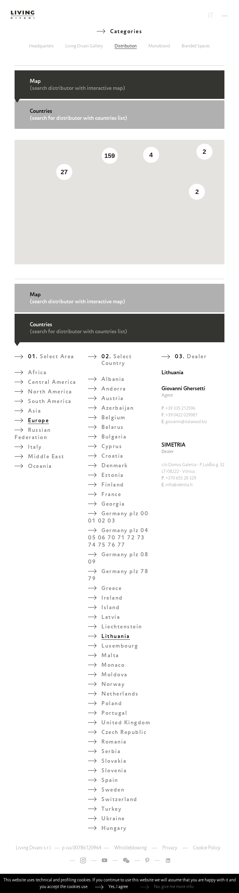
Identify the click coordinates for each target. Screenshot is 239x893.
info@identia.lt (177, 484)
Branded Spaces (196, 46)
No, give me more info (174, 886)
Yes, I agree (118, 886)
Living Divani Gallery (84, 46)
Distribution (126, 46)
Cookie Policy (206, 848)
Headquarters (41, 46)
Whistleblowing (130, 848)
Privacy (169, 848)
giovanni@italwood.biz (184, 421)
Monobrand (159, 46)
